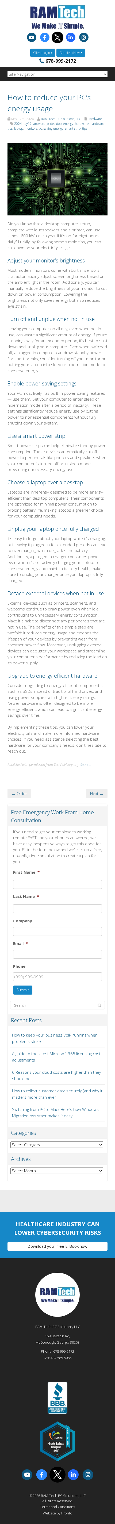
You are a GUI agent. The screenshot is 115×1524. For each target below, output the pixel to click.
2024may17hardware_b (31, 123)
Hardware (95, 119)
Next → (96, 793)
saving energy (53, 128)
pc (40, 128)
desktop (56, 123)
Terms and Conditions (57, 1506)
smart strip (72, 128)
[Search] (99, 1005)
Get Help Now (69, 52)
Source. (85, 764)
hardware (82, 123)
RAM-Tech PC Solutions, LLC (61, 119)
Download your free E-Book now (57, 1246)
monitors (31, 128)
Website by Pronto (57, 1513)
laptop (18, 128)
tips (84, 128)
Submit (23, 989)
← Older (19, 793)
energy (68, 123)
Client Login (42, 52)
